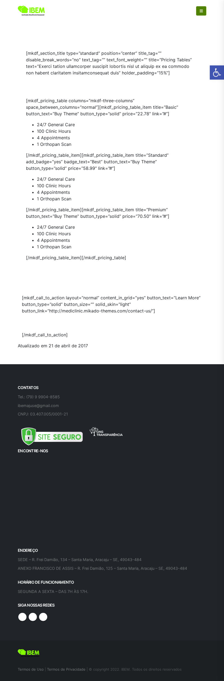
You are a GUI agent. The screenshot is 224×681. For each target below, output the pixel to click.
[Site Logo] (31, 11)
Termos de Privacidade (66, 669)
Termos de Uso (31, 669)
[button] (217, 72)
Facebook (22, 617)
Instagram (43, 617)
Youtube (33, 617)
